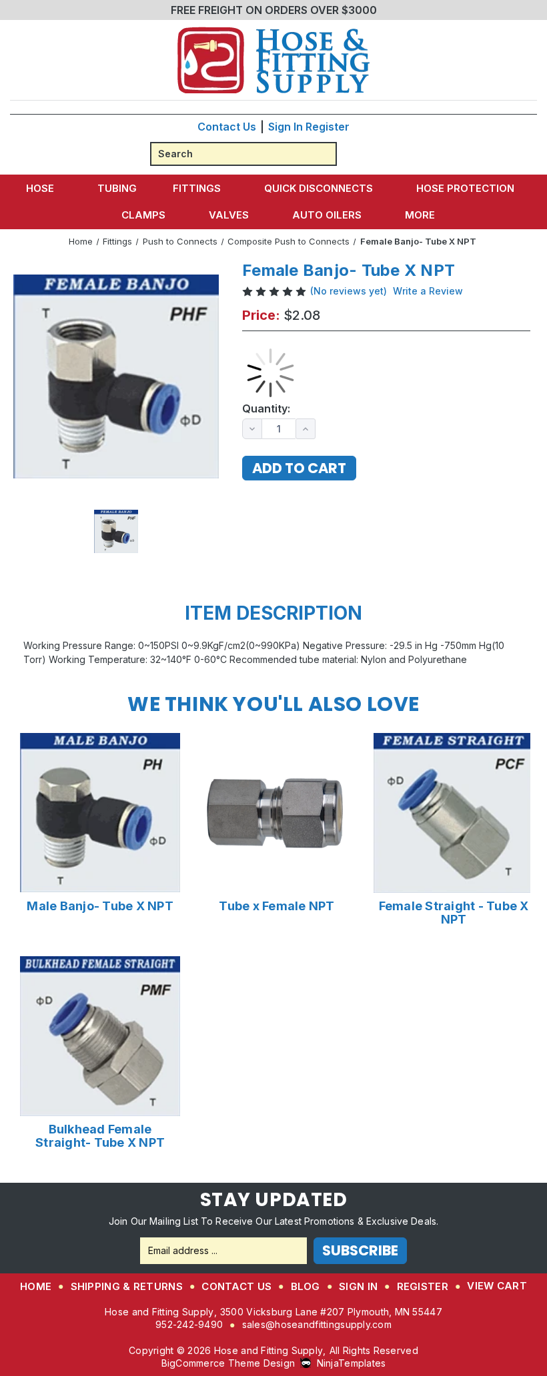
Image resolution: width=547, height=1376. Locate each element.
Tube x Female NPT (276, 906)
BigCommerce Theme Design (228, 1363)
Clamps (143, 215)
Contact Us (226, 126)
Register (328, 126)
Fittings (197, 188)
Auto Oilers (327, 215)
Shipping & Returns (127, 1286)
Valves (229, 215)
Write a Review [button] (428, 291)
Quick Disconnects (318, 188)
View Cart (497, 1285)
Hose (40, 188)
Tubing (117, 188)
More (420, 215)
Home (35, 1286)
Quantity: (266, 408)
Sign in (285, 126)
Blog (305, 1286)
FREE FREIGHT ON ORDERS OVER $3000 (274, 10)
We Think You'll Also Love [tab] (273, 704)
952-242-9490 (189, 1324)
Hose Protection (465, 188)
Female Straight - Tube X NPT (454, 913)
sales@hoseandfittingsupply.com (317, 1324)
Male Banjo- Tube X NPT (100, 906)
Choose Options (100, 812)
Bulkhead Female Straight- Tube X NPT (100, 1136)
